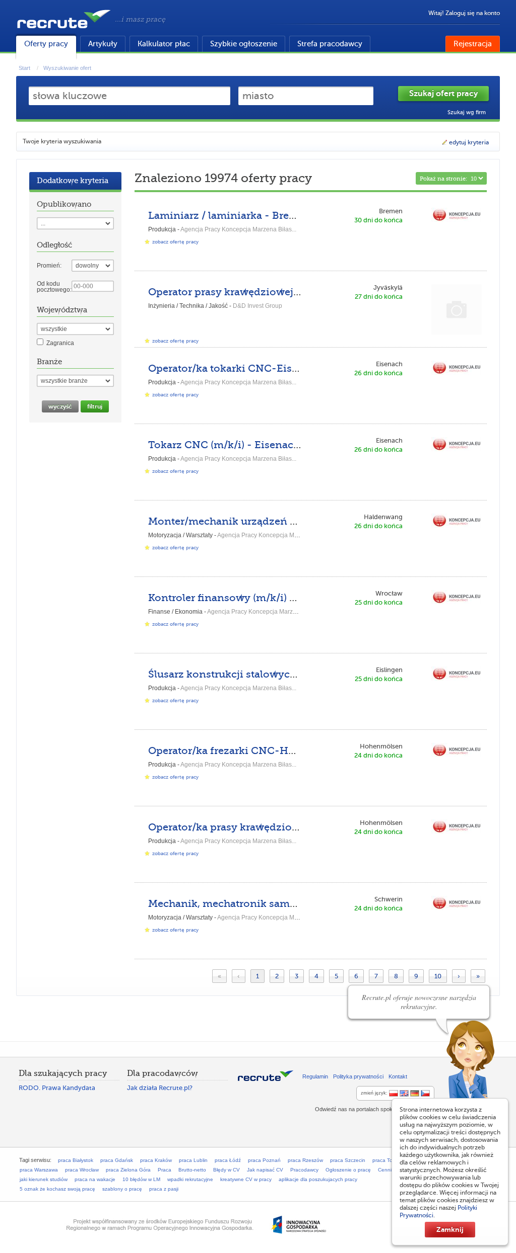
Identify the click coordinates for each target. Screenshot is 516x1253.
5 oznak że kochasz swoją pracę (57, 1189)
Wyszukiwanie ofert (67, 68)
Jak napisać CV (265, 1170)
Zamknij (450, 1229)
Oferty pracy (46, 44)
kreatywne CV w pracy (246, 1179)
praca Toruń (386, 1160)
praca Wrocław (82, 1170)
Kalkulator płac (164, 44)
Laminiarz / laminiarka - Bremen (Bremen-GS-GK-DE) (282, 215)
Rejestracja (473, 44)
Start (24, 68)
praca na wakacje (95, 1179)
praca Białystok (75, 1160)
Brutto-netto (192, 1170)
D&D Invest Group (257, 305)
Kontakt (398, 1076)
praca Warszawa (39, 1170)
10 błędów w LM (141, 1179)
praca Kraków (156, 1160)
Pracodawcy (304, 1170)
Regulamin (315, 1076)
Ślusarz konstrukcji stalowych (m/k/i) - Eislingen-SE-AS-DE (297, 674)
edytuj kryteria (469, 142)
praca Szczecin (347, 1160)
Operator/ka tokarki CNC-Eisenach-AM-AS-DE (264, 368)
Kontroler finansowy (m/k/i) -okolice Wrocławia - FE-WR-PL (298, 598)
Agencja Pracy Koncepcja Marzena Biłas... (238, 229)
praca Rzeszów (305, 1160)
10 (437, 976)
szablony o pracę (122, 1189)
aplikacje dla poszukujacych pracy (318, 1179)
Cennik (386, 1170)
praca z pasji (163, 1189)
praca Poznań (264, 1160)
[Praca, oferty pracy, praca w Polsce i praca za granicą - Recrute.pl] (63, 30)
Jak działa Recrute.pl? (159, 1088)
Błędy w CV (226, 1170)
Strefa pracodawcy (329, 44)
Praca (164, 1170)
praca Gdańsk (116, 1160)
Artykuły (102, 44)
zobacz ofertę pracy (175, 241)
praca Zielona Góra (128, 1170)
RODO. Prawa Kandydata (57, 1088)
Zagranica (60, 343)
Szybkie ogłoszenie (243, 44)
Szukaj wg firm (466, 112)
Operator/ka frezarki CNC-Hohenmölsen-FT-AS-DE (277, 751)
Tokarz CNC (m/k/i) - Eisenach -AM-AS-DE (255, 445)
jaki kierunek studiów (44, 1179)
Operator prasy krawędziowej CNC (233, 292)
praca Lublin (193, 1160)
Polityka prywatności (358, 1076)
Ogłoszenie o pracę (348, 1170)
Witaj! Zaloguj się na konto (464, 13)
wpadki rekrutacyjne (190, 1179)
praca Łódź (228, 1160)
